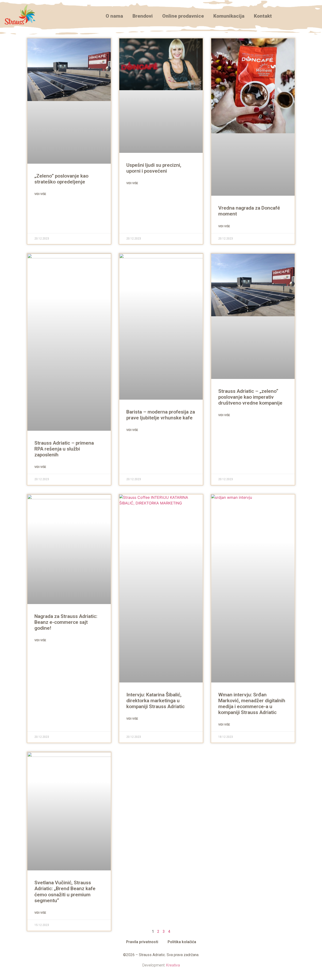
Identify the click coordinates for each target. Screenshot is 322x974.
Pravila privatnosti (142, 942)
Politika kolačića (182, 942)
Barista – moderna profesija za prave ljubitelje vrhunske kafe (160, 415)
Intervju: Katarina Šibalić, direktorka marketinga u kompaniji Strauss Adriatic (155, 700)
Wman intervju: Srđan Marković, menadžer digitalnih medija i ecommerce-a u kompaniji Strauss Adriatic (251, 703)
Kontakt (263, 16)
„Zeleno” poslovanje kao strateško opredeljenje (61, 179)
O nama (114, 16)
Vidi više (40, 194)
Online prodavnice (183, 16)
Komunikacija (228, 16)
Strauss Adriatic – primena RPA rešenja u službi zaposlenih (64, 449)
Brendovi (142, 16)
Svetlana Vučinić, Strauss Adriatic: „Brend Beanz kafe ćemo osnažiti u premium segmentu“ (64, 891)
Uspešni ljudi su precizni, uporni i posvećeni (153, 168)
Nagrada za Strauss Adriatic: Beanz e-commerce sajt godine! (65, 622)
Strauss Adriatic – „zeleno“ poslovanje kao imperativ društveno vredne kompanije (250, 397)
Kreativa (173, 965)
